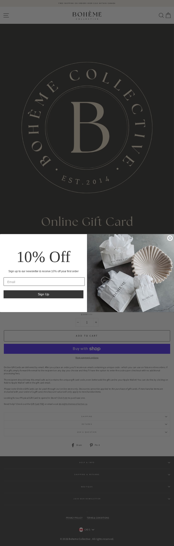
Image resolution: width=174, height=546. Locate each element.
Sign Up (43, 294)
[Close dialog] (170, 238)
